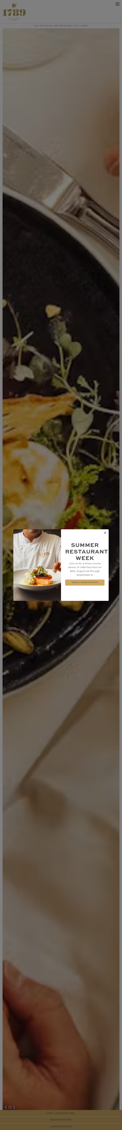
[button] (105, 533)
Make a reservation (85, 582)
